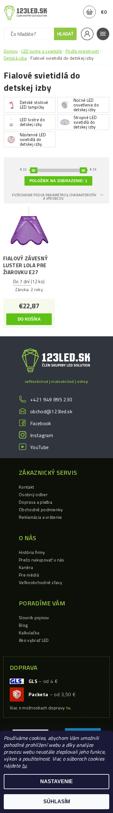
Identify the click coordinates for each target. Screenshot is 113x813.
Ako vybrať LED (34, 640)
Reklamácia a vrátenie (40, 517)
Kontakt (26, 487)
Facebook (40, 423)
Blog (23, 625)
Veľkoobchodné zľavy (40, 582)
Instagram (41, 435)
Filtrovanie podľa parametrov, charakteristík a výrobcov (54, 196)
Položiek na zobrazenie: (58, 181)
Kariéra (26, 567)
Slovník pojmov (34, 617)
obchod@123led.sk (51, 411)
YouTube (39, 447)
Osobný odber (33, 494)
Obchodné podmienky (41, 509)
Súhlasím (56, 801)
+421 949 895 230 (51, 399)
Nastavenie (56, 781)
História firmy (32, 552)
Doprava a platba (35, 502)
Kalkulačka (29, 632)
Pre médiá (29, 575)
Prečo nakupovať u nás (41, 559)
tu (24, 765)
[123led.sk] (25, 12)
